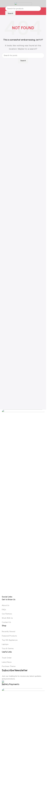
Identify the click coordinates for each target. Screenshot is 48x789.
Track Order (7, 658)
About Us (5, 605)
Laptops (5, 644)
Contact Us (6, 622)
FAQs (4, 610)
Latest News (7, 662)
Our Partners (7, 614)
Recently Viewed (8, 631)
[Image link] (23, 502)
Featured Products (9, 636)
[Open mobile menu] (3, 3)
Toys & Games (8, 648)
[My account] (43, 3)
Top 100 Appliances (10, 640)
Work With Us (7, 618)
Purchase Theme (9, 666)
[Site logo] (23, 3)
